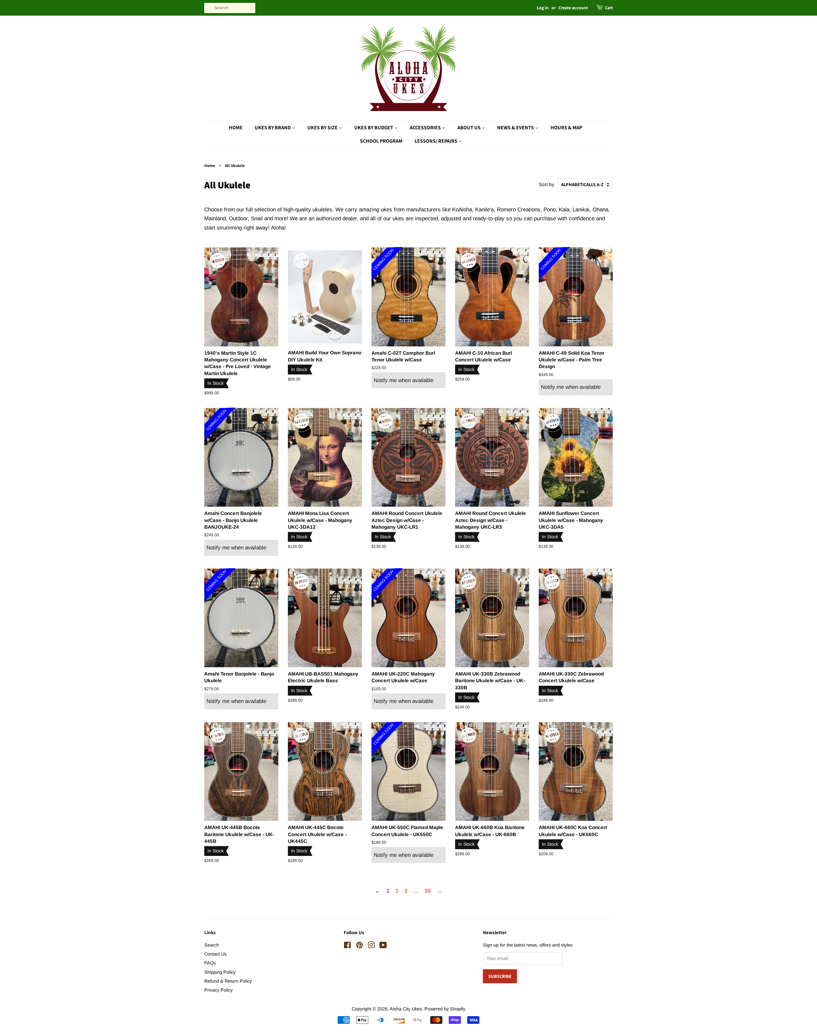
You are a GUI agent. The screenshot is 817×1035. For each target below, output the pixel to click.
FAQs (210, 962)
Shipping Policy (220, 972)
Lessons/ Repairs (436, 141)
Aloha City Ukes (406, 1008)
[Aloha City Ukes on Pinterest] (359, 946)
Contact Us (215, 953)
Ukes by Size (323, 127)
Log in (543, 8)
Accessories (426, 127)
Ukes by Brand (273, 127)
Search (211, 945)
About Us (469, 127)
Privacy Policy (218, 990)
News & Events (516, 127)
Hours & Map (566, 127)
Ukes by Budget (374, 127)
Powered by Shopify (444, 1008)
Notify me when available (403, 380)
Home (236, 127)
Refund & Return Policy (228, 981)
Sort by (546, 184)
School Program (381, 141)
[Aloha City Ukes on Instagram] (371, 946)
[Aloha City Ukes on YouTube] (383, 946)
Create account (573, 8)
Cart (609, 8)
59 (428, 891)
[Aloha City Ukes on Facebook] (347, 946)
